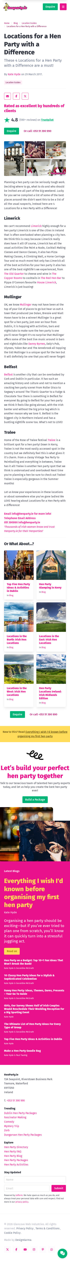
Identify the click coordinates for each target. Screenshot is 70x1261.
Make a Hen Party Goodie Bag (22, 1050)
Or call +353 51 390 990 (37, 131)
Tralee (51, 440)
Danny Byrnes (36, 343)
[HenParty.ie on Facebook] (16, 1249)
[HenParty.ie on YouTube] (25, 1249)
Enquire (50, 6)
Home (7, 23)
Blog (16, 23)
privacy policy (21, 1202)
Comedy (9, 1121)
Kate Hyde (14, 74)
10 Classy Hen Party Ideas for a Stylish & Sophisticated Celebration (29, 977)
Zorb (7, 1130)
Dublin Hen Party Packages (20, 1113)
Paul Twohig (21, 1055)
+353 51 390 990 (16, 1100)
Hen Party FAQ (12, 1151)
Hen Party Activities (16, 1164)
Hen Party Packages (16, 1160)
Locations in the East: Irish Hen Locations (49, 640)
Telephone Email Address (20, 518)
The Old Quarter (14, 273)
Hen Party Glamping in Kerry (50, 586)
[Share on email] (7, 96)
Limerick (36, 226)
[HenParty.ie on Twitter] (7, 1249)
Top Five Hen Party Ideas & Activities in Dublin (18, 588)
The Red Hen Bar (51, 278)
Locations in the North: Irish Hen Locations (17, 640)
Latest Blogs (12, 871)
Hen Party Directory (16, 1147)
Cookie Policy (12, 1232)
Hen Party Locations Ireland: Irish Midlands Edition (50, 693)
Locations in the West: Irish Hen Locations (17, 692)
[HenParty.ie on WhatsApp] (51, 1249)
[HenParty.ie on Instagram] (34, 1249)
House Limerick (46, 282)
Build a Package (35, 799)
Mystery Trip (11, 1126)
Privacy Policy (24, 1228)
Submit (58, 1188)
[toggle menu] (63, 6)
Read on (12, 951)
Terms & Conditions (47, 1228)
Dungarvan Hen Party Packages (23, 1134)
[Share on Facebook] (16, 96)
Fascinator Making (15, 1117)
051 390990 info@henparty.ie (22, 522)
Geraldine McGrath (25, 968)
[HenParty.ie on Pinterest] (42, 1249)
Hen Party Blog (13, 1156)
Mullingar (25, 304)
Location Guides (29, 23)
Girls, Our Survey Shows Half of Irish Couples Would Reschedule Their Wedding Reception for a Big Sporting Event (34, 1009)
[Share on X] (25, 96)
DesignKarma (23, 1240)
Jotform (19, 1195)
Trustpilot (47, 119)
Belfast (8, 374)
